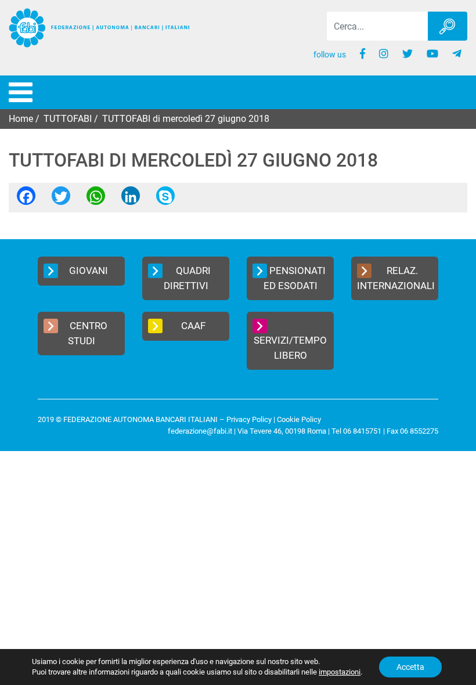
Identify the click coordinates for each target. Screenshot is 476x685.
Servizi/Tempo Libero (290, 347)
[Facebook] (26, 199)
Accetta (410, 667)
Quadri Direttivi (187, 278)
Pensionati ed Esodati (295, 278)
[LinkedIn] (130, 199)
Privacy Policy (249, 419)
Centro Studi (88, 333)
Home (21, 118)
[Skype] (165, 199)
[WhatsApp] (95, 199)
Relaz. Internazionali (396, 278)
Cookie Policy (299, 419)
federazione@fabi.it (200, 431)
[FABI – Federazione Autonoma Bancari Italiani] (99, 28)
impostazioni (339, 672)
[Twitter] (61, 199)
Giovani (88, 270)
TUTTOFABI (68, 118)
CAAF (193, 325)
